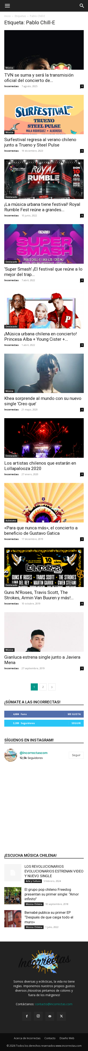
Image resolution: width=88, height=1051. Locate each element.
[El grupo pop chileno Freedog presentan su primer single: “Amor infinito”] (12, 895)
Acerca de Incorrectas (27, 1038)
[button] (7, 6)
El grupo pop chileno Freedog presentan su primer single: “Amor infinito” (52, 894)
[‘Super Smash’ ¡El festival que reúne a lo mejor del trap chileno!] (44, 244)
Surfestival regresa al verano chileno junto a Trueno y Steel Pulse (40, 142)
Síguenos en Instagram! (29, 740)
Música (9, 67)
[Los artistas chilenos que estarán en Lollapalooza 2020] (44, 438)
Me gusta (74, 714)
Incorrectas (11, 86)
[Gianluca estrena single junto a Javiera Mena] (44, 632)
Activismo (11, 520)
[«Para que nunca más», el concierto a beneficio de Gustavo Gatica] (44, 502)
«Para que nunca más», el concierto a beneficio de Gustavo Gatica (41, 530)
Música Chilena (34, 904)
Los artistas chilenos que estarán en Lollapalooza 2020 (40, 466)
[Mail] (49, 1016)
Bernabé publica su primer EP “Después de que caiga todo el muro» (49, 917)
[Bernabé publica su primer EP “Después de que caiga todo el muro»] (12, 918)
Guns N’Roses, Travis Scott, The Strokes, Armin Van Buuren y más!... (39, 595)
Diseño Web (67, 1038)
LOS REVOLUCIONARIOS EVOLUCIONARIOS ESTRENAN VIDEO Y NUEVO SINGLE (54, 871)
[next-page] (52, 686)
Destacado (11, 197)
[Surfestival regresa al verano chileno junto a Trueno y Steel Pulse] (44, 114)
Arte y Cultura (33, 881)
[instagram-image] (17, 778)
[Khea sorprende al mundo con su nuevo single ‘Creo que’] (44, 373)
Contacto (50, 1038)
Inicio (7, 16)
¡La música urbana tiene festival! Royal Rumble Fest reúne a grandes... (42, 207)
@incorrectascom (33, 753)
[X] (61, 1016)
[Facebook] (26, 1016)
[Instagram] (38, 1016)
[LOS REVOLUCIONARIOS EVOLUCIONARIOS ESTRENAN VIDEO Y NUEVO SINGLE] (12, 872)
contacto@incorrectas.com (53, 1004)
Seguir (76, 723)
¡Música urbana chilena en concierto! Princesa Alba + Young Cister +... (40, 336)
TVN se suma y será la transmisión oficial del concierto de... (38, 77)
